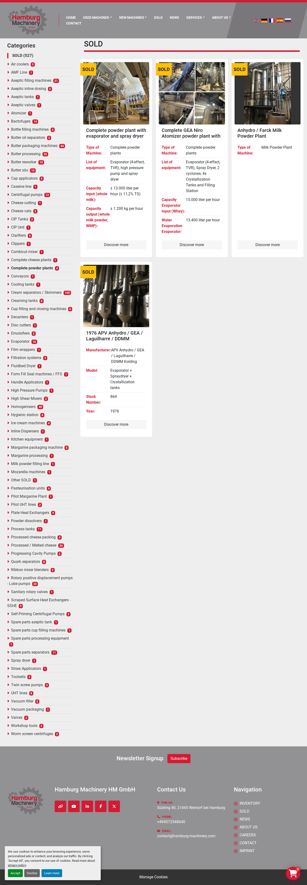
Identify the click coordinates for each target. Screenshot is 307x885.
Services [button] (194, 17)
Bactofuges (20, 121)
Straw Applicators (26, 668)
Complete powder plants (32, 268)
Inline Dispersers (25, 431)
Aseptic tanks (22, 96)
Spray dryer (20, 660)
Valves (16, 717)
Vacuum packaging (27, 709)
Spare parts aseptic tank (31, 622)
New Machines (131, 17)
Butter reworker (23, 162)
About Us (220, 17)
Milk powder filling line (30, 463)
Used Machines (96, 17)
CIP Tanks (19, 219)
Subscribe (179, 758)
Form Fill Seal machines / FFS (36, 374)
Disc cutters (21, 325)
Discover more (116, 244)
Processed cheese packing (33, 537)
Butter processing (26, 154)
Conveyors (20, 276)
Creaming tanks (24, 300)
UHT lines (19, 693)
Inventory (250, 803)
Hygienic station (24, 415)
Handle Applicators (27, 382)
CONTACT (74, 23)
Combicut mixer (24, 251)
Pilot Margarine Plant (29, 496)
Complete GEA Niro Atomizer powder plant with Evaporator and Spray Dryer (191, 136)
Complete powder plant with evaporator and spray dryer (116, 133)
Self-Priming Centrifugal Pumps (38, 614)
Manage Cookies (153, 877)
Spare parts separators (30, 652)
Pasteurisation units (28, 488)
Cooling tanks (22, 284)
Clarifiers (18, 235)
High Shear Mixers (26, 398)
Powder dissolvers (26, 521)
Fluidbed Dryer (23, 366)
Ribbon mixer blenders (30, 569)
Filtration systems (26, 357)
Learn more (51, 873)
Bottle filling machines (30, 129)
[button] (97, 17)
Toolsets (18, 676)
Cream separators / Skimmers (36, 292)
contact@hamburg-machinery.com (186, 836)
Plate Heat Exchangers (30, 512)
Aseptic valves (23, 105)
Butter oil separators (28, 137)
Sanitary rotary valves (29, 592)
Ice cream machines (28, 423)
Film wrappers (23, 349)
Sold (158, 17)
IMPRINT (247, 851)
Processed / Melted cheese (33, 545)
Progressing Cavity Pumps (33, 553)
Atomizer (18, 113)
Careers (248, 835)
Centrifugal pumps (26, 194)
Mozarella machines (28, 472)
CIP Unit (17, 227)
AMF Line (19, 72)
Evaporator (20, 341)
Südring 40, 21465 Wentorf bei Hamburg (191, 807)
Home (71, 17)
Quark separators (25, 561)
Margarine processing (29, 455)
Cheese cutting (23, 203)
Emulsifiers (20, 333)
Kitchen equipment (27, 439)
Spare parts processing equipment (40, 638)
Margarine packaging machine (37, 447)
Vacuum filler (22, 701)
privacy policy (17, 865)
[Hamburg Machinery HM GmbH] (25, 800)
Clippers (18, 243)
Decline (32, 873)
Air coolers (20, 64)
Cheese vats (21, 211)
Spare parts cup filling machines (38, 630)
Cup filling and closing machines (38, 309)
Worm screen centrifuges (32, 734)
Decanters (19, 317)
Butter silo (19, 170)
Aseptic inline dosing (28, 88)
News (174, 17)
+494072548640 (171, 822)
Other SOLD (21, 480)
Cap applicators (24, 178)
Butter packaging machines (34, 145)
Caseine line (21, 186)
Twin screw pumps (27, 685)
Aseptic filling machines (31, 80)
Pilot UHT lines (23, 504)
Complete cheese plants (31, 260)
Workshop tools (24, 725)
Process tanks (23, 529)
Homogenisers (23, 406)
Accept (15, 873)
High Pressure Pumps (29, 390)
